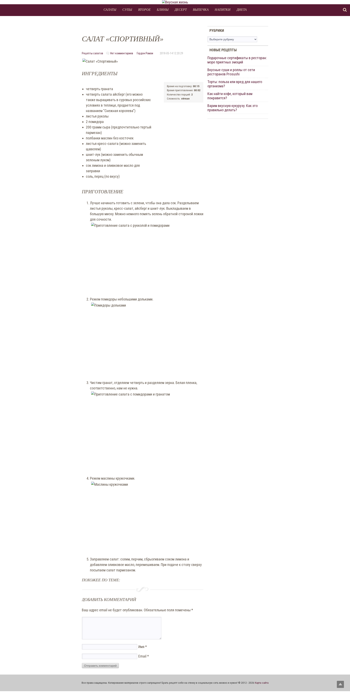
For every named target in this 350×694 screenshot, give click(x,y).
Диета (242, 9)
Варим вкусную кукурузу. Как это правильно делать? (232, 108)
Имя (142, 647)
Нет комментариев (121, 53)
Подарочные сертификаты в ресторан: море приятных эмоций (237, 60)
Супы (127, 9)
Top (340, 684)
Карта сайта (262, 682)
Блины (163, 9)
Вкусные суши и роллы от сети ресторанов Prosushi (231, 72)
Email (143, 656)
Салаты (110, 9)
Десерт (181, 9)
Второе (144, 9)
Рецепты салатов (92, 53)
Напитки (222, 9)
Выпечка (201, 9)
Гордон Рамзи (145, 53)
